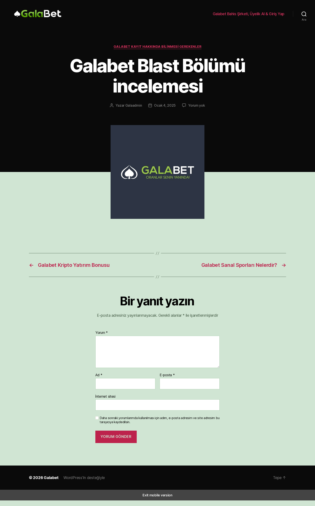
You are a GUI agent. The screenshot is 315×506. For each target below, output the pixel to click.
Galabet (51, 477)
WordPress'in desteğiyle (84, 477)
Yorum (101, 333)
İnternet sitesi (105, 396)
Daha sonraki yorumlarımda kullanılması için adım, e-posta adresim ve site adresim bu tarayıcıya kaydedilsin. (159, 420)
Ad (98, 375)
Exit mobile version (157, 495)
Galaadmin (133, 105)
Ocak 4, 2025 (165, 105)
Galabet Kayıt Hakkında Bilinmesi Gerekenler (158, 47)
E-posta (167, 375)
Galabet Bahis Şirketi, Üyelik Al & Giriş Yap (248, 14)
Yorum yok (196, 105)
